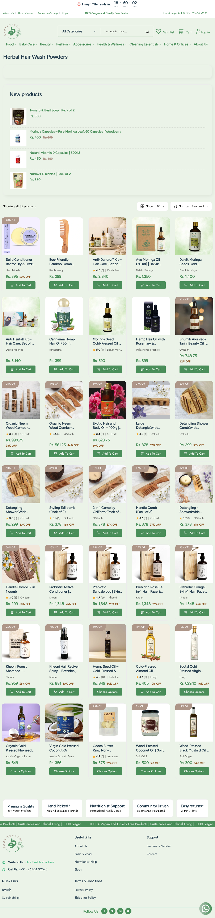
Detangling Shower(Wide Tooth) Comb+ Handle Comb (17, 514)
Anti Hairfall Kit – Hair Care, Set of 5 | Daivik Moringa (20, 343)
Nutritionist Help (86, 861)
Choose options (107, 692)
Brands (6, 890)
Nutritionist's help (48, 13)
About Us (8, 13)
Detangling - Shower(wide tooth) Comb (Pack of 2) (194, 514)
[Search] (148, 31)
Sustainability (11, 897)
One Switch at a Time (39, 862)
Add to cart (23, 285)
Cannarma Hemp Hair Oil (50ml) (62, 341)
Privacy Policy (84, 890)
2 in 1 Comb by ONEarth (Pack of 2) (106, 512)
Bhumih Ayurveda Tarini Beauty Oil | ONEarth (193, 343)
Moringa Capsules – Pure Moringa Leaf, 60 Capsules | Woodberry (75, 131)
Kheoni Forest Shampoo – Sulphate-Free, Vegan (17, 672)
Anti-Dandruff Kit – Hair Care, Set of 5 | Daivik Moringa (107, 264)
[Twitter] (112, 911)
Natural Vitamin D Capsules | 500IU (55, 153)
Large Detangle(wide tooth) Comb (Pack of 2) (150, 429)
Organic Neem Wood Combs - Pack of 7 (17, 427)
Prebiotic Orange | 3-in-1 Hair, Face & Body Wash (193, 591)
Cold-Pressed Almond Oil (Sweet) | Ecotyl (148, 670)
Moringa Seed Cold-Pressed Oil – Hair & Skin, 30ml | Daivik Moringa (107, 345)
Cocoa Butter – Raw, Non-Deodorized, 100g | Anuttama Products (107, 752)
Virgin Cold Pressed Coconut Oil (64, 748)
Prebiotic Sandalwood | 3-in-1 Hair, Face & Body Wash (107, 593)
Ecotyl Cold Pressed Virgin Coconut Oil (190, 670)
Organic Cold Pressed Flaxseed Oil (18, 750)
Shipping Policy (85, 897)
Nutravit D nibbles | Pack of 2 (50, 174)
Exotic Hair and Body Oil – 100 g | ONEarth (106, 427)
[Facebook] (104, 911)
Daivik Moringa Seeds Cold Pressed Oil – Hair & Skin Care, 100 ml (194, 266)
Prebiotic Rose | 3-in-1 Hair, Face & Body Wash (150, 591)
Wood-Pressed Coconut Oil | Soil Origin (149, 750)
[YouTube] (128, 911)
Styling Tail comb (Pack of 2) (62, 510)
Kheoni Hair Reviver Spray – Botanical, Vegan (64, 670)
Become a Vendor (159, 846)
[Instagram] (120, 911)
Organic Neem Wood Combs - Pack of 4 (60, 427)
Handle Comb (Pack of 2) (146, 510)
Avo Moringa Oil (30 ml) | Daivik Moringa (148, 264)
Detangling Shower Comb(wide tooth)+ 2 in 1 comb (194, 429)
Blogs (65, 13)
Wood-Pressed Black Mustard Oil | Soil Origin (193, 750)
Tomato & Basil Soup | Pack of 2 (52, 110)
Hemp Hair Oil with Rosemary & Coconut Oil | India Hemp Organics (150, 345)
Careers (152, 854)
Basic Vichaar (25, 13)
